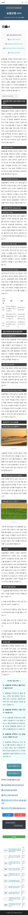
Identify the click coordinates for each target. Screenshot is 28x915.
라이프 (12, 8)
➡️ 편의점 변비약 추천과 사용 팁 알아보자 (14, 48)
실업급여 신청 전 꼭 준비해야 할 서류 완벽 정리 (14, 887)
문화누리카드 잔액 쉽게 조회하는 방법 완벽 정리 (14, 869)
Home (8, 8)
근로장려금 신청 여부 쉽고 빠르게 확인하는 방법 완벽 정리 (14, 899)
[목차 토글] (15, 96)
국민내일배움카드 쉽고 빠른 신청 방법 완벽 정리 (14, 881)
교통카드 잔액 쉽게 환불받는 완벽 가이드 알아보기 (14, 857)
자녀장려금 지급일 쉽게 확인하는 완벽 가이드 (14, 893)
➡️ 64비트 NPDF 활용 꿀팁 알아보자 (13, 808)
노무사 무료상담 (18, 825)
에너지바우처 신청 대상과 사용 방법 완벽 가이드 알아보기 (14, 905)
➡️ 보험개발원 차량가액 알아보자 (14, 44)
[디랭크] (3, 2)
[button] (22, 2)
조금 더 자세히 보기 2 (14, 773)
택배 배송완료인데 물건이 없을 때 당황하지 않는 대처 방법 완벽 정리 (15, 850)
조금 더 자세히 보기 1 (14, 766)
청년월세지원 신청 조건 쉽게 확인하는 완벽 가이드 (14, 875)
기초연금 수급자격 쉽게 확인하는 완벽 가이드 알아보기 (14, 863)
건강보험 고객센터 (10, 822)
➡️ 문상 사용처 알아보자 (14, 39)
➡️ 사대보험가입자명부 (14, 52)
